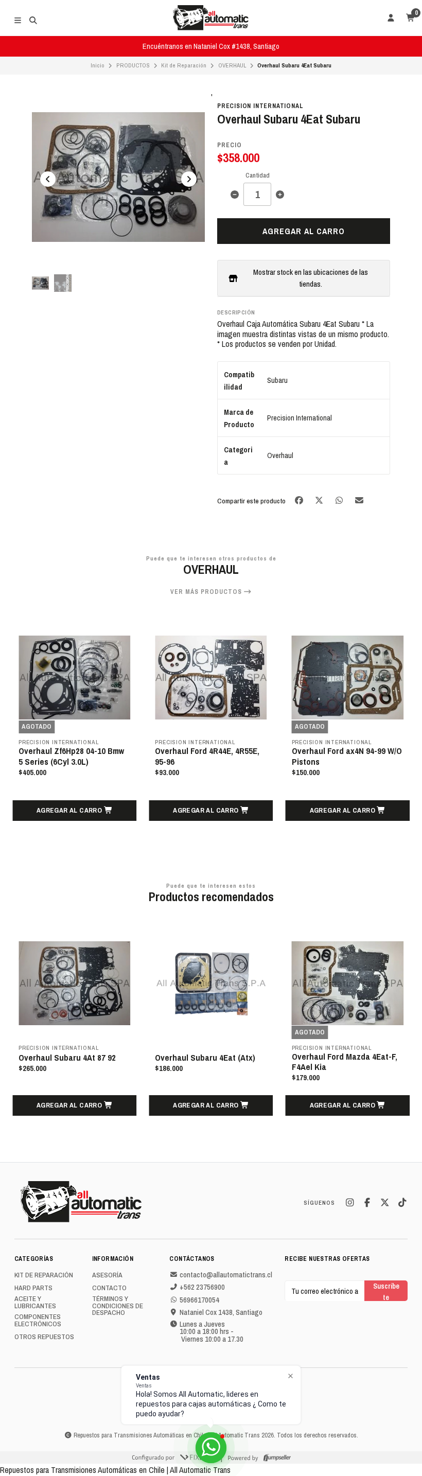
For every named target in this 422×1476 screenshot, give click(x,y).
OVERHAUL (232, 65)
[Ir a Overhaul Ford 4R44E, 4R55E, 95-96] (74, 677)
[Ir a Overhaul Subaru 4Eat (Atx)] (110, 983)
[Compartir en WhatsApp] (340, 499)
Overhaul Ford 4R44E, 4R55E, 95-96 (71, 756)
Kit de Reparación (183, 65)
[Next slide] (189, 179)
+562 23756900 (202, 1287)
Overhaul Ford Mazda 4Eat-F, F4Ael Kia (243, 1061)
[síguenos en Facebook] (367, 1202)
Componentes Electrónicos (37, 1320)
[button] (74, 810)
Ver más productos (207, 592)
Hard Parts (33, 1288)
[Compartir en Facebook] (300, 499)
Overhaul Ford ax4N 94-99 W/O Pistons (210, 756)
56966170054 (199, 1300)
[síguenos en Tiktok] (402, 1202)
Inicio (97, 65)
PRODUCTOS (133, 65)
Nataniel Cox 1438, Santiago (221, 1312)
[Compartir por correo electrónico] (359, 499)
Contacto (109, 1288)
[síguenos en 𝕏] (384, 1202)
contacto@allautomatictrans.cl (226, 1274)
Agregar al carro (303, 231)
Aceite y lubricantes (35, 1302)
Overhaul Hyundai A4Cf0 (336, 752)
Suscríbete (386, 1291)
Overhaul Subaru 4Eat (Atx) (104, 1057)
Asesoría (107, 1275)
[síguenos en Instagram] (349, 1202)
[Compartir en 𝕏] (320, 499)
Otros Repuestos (44, 1337)
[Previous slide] (48, 179)
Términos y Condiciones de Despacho (117, 1305)
